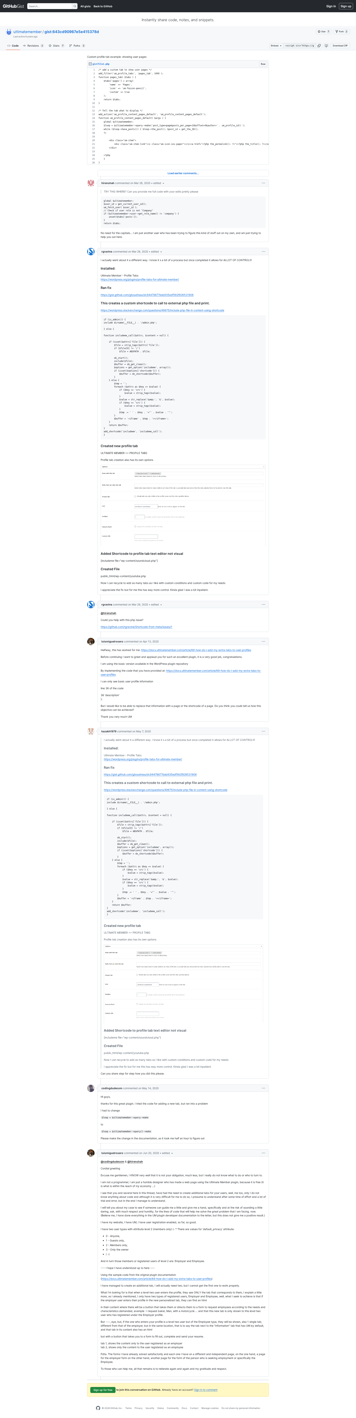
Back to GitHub (103, 6)
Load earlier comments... (183, 173)
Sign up (346, 6)
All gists (85, 6)
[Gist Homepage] (13, 6)
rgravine (106, 251)
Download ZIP (340, 45)
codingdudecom (111, 1088)
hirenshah (107, 183)
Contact (194, 1408)
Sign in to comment (205, 1389)
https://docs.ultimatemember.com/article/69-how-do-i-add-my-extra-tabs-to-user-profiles (196, 650)
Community (173, 1408)
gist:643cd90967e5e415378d (71, 32)
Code (15, 45)
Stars (58, 45)
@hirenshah (108, 613)
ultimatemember (27, 32)
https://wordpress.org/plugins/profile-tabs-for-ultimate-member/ (140, 279)
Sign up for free (102, 1389)
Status (160, 1408)
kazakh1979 (108, 731)
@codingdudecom (112, 1161)
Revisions (35, 45)
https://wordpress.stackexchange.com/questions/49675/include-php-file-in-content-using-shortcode (162, 310)
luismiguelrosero (112, 641)
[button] (319, 45)
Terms (128, 1408)
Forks (79, 45)
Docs (184, 1408)
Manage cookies (210, 1408)
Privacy (139, 1408)
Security (150, 1408)
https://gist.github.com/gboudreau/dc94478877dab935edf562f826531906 (147, 294)
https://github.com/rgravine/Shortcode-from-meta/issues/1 (136, 626)
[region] (178, 116)
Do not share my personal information (241, 1408)
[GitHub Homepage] (98, 1408)
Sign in (331, 6)
